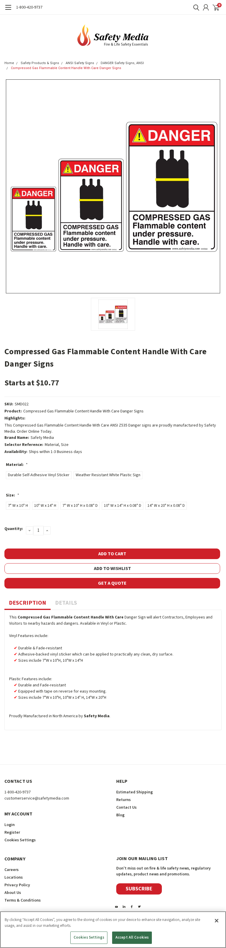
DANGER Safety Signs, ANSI (122, 63)
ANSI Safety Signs (80, 63)
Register (12, 832)
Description (27, 603)
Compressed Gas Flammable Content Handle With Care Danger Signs (66, 68)
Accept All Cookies (132, 937)
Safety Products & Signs (40, 63)
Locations (13, 877)
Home (9, 63)
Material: (17, 465)
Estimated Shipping (134, 792)
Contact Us (126, 807)
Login (9, 825)
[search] (195, 7)
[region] (113, 929)
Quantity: (13, 529)
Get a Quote (112, 583)
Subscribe (139, 888)
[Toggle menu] (8, 10)
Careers (11, 870)
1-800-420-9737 (29, 7)
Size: (12, 495)
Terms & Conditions (22, 900)
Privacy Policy (17, 885)
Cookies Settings (89, 937)
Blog (120, 815)
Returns (123, 800)
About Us (12, 893)
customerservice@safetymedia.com (36, 798)
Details (66, 603)
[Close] (216, 920)
